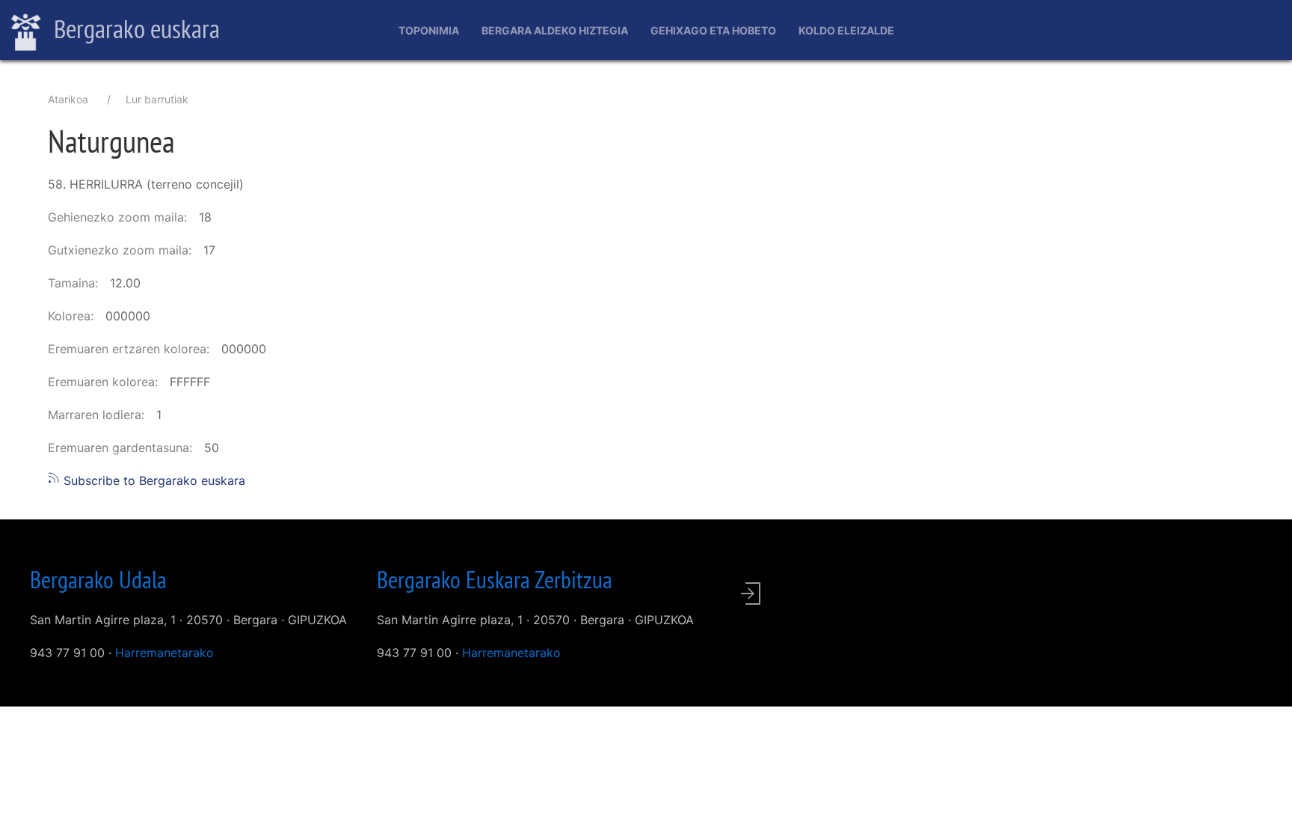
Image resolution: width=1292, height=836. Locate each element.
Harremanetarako (164, 652)
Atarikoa (68, 99)
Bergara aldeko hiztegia (555, 30)
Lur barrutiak (157, 99)
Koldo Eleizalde (846, 30)
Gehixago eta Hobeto (713, 30)
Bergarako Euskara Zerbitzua (494, 579)
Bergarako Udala (98, 579)
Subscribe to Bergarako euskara (152, 480)
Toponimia (429, 30)
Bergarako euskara (134, 28)
